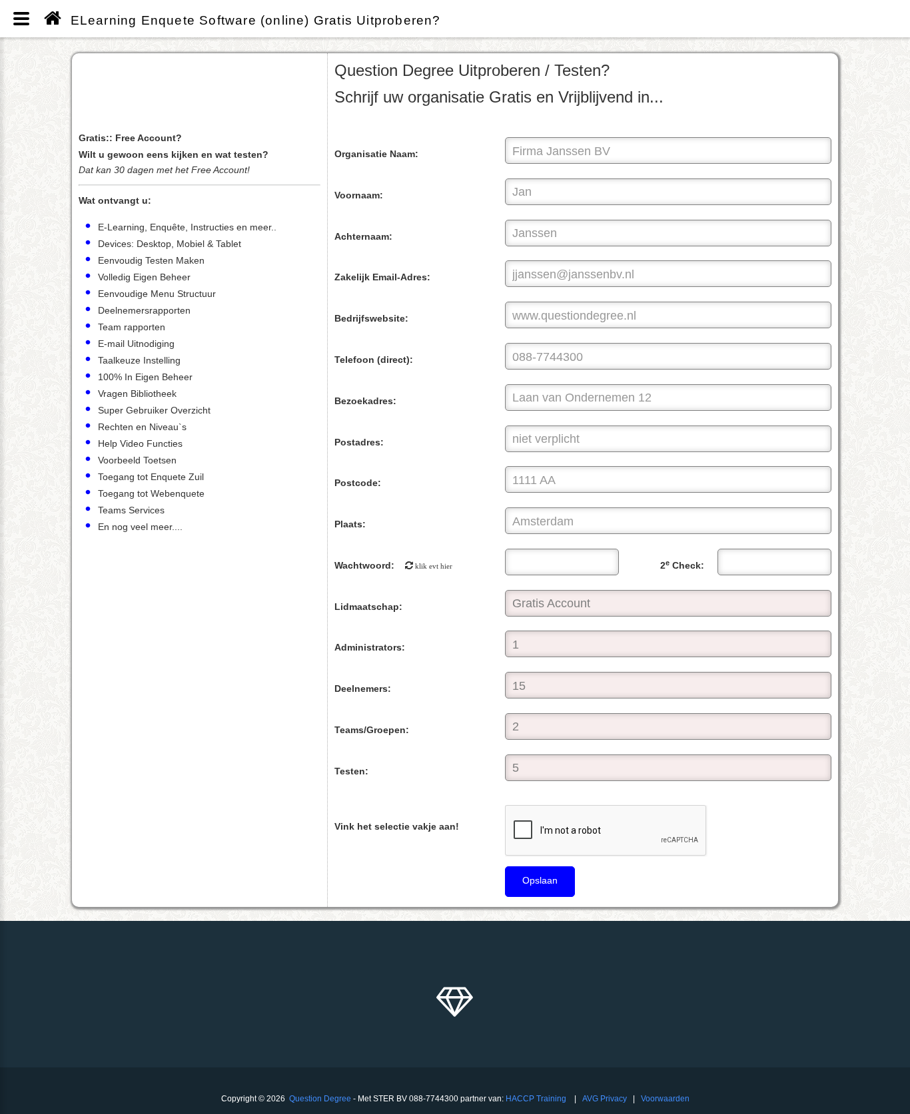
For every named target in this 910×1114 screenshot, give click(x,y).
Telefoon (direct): (373, 359)
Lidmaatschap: (368, 606)
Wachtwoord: (393, 565)
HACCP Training (536, 1098)
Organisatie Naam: (376, 153)
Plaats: (350, 524)
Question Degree (320, 1098)
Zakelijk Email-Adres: (382, 277)
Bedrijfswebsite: (371, 318)
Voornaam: (358, 195)
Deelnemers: (362, 688)
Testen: (351, 771)
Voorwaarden (665, 1098)
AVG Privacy (604, 1098)
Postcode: (357, 482)
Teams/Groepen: (371, 729)
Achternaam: (363, 236)
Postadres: (359, 442)
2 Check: (682, 565)
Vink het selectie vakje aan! (396, 826)
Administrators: (369, 647)
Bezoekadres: (365, 401)
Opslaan (540, 880)
